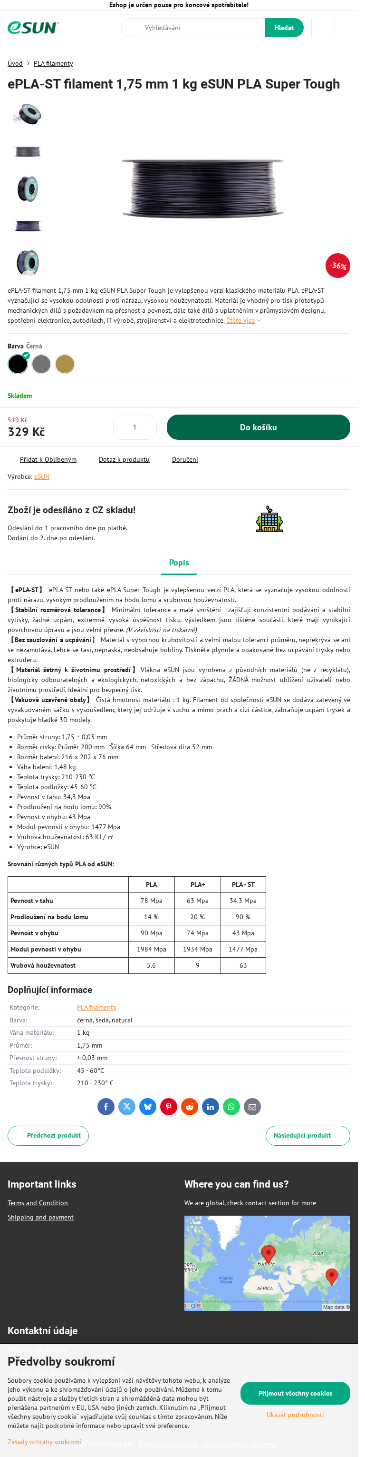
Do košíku (258, 427)
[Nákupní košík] (323, 27)
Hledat (284, 27)
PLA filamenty (96, 1007)
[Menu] (346, 27)
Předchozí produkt (54, 1135)
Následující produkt (302, 1135)
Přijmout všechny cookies (295, 1393)
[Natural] (65, 364)
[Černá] (18, 364)
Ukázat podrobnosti (295, 1414)
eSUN (41, 476)
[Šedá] (41, 364)
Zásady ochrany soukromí (44, 1441)
